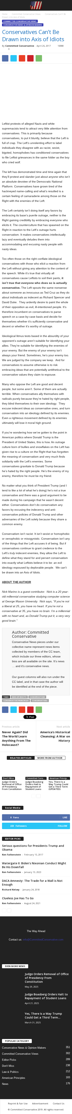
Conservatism (37, 697)
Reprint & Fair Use (18, 1103)
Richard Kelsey (10, 889)
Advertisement (40, 1103)
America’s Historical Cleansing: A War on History (55, 736)
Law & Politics (10, 1071)
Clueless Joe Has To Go (18, 898)
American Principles (60, 778)
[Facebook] (32, 947)
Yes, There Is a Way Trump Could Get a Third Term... (43, 1015)
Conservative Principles (16, 700)
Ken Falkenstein (11, 854)
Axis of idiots (19, 697)
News (5, 1083)
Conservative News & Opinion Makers (22, 25)
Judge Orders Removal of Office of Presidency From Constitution (12, 785)
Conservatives (39, 700)
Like (65, 817)
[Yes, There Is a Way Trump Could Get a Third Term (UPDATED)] (59, 772)
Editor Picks (9, 1059)
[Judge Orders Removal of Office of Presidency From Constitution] (12, 772)
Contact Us (58, 1103)
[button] (65, 5)
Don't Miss (8, 778)
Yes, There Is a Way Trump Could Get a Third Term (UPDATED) (58, 785)
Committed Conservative (19, 45)
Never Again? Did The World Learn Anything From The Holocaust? (16, 738)
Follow (62, 825)
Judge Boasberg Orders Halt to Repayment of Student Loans (34, 785)
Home (4, 14)
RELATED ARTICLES (20, 757)
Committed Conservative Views (19, 21)
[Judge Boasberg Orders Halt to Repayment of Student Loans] (36, 772)
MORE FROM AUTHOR (49, 757)
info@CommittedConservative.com (43, 939)
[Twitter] (40, 947)
